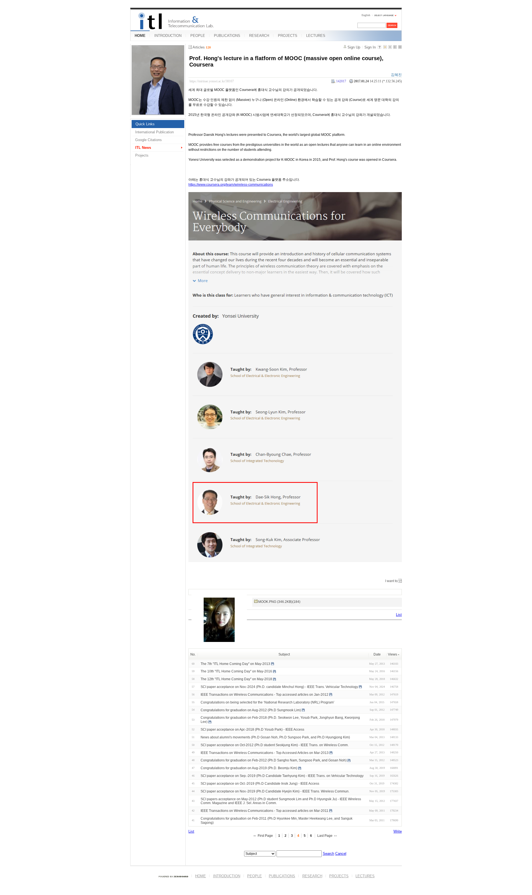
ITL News (143, 148)
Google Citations (148, 140)
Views (392, 654)
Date (377, 654)
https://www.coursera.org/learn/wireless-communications (230, 185)
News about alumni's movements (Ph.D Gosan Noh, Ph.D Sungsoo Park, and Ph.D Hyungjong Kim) (275, 737)
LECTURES (315, 36)
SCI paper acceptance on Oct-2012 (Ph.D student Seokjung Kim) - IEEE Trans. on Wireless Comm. (275, 745)
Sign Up (353, 47)
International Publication (154, 132)
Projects (142, 155)
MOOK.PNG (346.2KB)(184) (279, 602)
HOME (140, 36)
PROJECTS (287, 36)
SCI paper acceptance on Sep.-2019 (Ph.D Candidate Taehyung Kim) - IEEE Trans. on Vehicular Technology (282, 776)
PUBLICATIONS (227, 36)
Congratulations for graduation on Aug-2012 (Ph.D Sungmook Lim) (251, 710)
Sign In (370, 47)
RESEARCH (259, 36)
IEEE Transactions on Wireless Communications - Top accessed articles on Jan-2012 (264, 695)
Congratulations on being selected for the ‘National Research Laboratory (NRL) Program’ (267, 702)
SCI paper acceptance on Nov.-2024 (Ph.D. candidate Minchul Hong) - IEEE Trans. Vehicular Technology (279, 687)
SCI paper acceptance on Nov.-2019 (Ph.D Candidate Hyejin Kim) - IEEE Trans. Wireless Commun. (275, 791)
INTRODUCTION (167, 36)
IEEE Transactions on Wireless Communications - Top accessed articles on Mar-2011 (264, 811)
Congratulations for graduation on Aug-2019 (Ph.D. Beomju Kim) (249, 768)
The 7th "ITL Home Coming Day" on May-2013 (235, 663)
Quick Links (145, 124)
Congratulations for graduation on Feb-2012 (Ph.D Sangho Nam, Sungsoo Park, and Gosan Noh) (274, 760)
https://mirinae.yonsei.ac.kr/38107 (212, 81)
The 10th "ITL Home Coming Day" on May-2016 (236, 671)
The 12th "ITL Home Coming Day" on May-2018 (236, 679)
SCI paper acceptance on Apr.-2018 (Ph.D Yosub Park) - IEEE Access (252, 729)
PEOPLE (197, 36)
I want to (391, 581)
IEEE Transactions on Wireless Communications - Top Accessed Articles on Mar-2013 (265, 752)
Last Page (324, 836)
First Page (265, 836)
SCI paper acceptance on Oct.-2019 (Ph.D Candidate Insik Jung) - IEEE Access (260, 784)
